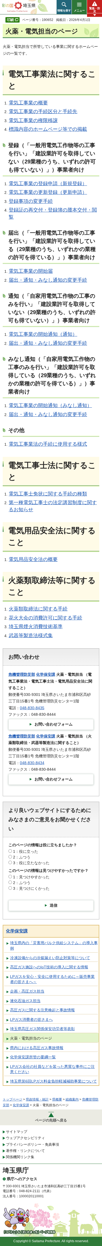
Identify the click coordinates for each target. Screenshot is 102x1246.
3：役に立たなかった (31, 863)
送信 (53, 905)
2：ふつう (21, 857)
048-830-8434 (32, 763)
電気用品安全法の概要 (33, 559)
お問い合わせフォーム (54, 724)
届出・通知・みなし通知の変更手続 (48, 280)
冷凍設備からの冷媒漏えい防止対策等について (50, 958)
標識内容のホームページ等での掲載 (48, 129)
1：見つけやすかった (31, 877)
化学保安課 (45, 674)
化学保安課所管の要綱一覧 (33, 1057)
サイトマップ (16, 1132)
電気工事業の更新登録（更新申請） (48, 192)
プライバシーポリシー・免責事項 (32, 1144)
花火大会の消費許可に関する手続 (45, 618)
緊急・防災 (94, 10)
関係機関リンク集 (20, 1157)
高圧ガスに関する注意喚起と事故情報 (42, 1010)
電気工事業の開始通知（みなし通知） (50, 405)
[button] (64, 7)
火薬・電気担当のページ (31, 1038)
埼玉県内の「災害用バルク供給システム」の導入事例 (54, 945)
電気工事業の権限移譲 (33, 120)
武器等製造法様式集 (31, 635)
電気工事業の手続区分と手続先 (43, 111)
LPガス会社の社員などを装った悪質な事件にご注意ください (52, 1069)
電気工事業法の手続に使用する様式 (48, 444)
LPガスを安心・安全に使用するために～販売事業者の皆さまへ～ (52, 979)
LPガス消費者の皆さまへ (31, 1019)
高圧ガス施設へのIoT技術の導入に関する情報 (49, 967)
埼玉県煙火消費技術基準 (36, 626)
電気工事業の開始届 (31, 271)
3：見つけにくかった (31, 888)
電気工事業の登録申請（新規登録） (48, 183)
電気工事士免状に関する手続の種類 (48, 494)
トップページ (12, 1099)
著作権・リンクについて (25, 1151)
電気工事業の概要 (28, 103)
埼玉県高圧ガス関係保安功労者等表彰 (42, 1029)
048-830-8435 (32, 708)
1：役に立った (25, 851)
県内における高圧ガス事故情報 (36, 1048)
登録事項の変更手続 (31, 201)
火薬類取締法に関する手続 (38, 609)
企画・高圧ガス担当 (27, 991)
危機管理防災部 (21, 674)
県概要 (57, 1099)
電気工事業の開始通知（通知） (43, 334)
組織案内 (72, 1099)
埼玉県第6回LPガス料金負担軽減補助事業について (53, 1081)
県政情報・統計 (37, 1099)
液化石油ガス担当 (25, 1001)
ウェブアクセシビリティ (25, 1138)
